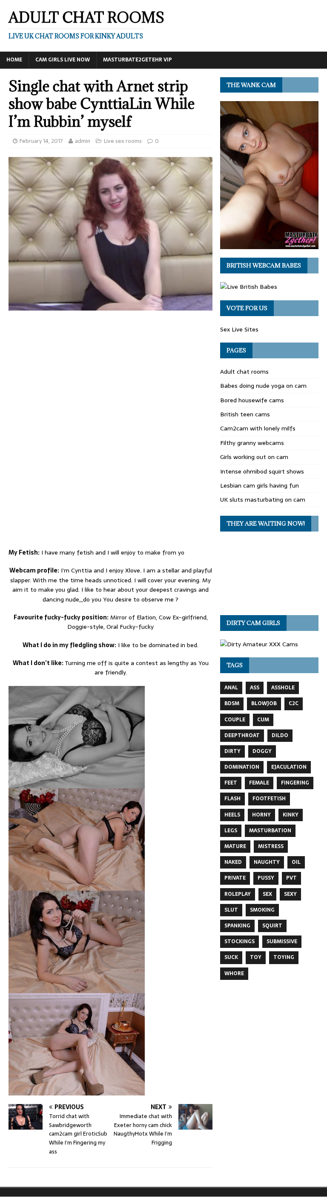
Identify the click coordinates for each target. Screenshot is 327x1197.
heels (232, 815)
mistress (271, 846)
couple (234, 719)
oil (296, 862)
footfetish (269, 798)
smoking (262, 910)
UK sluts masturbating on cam (262, 499)
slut (231, 910)
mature (235, 846)
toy (255, 957)
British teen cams (245, 414)
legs (230, 830)
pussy (266, 878)
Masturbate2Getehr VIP (137, 59)
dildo (280, 735)
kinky (290, 815)
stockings (239, 941)
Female (259, 783)
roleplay (237, 894)
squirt (272, 925)
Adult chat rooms (244, 371)
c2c (293, 703)
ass (254, 687)
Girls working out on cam (254, 457)
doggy (262, 751)
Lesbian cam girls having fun (259, 485)
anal (231, 687)
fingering (295, 783)
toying (283, 957)
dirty (232, 751)
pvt (291, 878)
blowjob (264, 703)
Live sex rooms (123, 141)
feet (230, 783)
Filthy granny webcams (252, 442)
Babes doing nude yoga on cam (263, 385)
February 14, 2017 (41, 141)
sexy (290, 894)
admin (82, 141)
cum (263, 719)
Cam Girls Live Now (62, 59)
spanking (237, 925)
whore (234, 973)
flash (232, 798)
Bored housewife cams (252, 400)
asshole (283, 687)
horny (261, 815)
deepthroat (242, 735)
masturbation (270, 830)
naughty (267, 862)
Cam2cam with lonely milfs (257, 428)
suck (231, 957)
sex (267, 894)
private (235, 878)
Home (14, 59)
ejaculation (289, 767)
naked (233, 862)
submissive (282, 941)
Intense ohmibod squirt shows (262, 471)
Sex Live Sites (239, 329)
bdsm (231, 703)
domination (241, 767)
